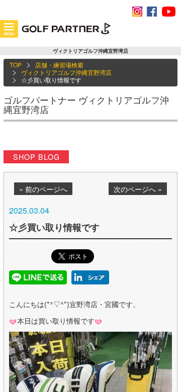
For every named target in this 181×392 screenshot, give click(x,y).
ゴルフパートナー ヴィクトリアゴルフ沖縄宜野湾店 (86, 104)
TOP (16, 64)
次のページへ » (138, 189)
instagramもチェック (137, 12)
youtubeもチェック (168, 12)
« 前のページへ (43, 189)
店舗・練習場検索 (59, 64)
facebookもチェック (152, 12)
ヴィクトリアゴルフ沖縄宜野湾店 (66, 72)
